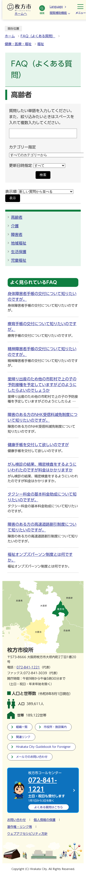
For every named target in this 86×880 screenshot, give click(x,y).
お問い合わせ (16, 819)
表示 (12, 198)
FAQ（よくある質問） (38, 36)
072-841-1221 (28, 667)
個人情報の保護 (44, 819)
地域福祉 (18, 243)
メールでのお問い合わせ (32, 756)
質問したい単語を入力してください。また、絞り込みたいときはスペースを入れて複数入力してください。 (41, 117)
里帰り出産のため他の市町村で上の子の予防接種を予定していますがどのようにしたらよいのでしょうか (42, 384)
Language (56, 6)
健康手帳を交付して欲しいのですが (38, 445)
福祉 (40, 44)
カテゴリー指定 (22, 147)
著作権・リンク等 (19, 826)
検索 (42, 13)
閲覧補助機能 (58, 12)
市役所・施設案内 (55, 727)
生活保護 (18, 252)
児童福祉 (18, 260)
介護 (15, 226)
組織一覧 (21, 727)
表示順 (11, 191)
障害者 (16, 234)
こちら (48, 807)
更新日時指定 (20, 165)
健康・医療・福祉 (18, 44)
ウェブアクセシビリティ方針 (27, 833)
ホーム (10, 36)
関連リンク (23, 737)
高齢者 (16, 217)
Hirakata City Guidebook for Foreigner (43, 746)
